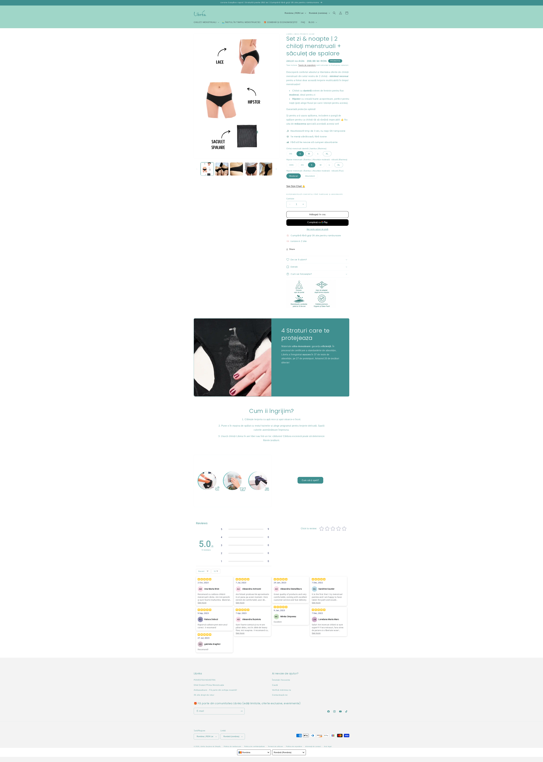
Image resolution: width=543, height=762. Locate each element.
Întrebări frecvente (281, 680)
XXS (293, 165)
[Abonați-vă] (241, 711)
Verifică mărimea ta (281, 690)
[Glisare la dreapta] (276, 169)
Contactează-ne (279, 695)
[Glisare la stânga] (197, 169)
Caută (275, 685)
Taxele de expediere (307, 65)
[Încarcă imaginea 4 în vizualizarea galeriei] (251, 169)
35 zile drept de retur (204, 695)
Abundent (311, 177)
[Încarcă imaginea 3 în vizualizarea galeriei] (236, 169)
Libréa (202, 746)
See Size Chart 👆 (295, 186)
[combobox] (254, 752)
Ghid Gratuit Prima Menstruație (209, 685)
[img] (204, 579)
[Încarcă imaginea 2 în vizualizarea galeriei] (221, 169)
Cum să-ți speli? (310, 480)
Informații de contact (313, 746)
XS (292, 154)
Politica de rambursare (232, 746)
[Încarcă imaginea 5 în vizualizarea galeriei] (265, 169)
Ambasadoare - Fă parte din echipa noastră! (215, 690)
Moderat (293, 176)
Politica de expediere (294, 746)
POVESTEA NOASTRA (205, 680)
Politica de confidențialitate (254, 746)
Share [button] (292, 249)
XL (327, 154)
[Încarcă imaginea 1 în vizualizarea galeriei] (207, 169)
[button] (206, 22)
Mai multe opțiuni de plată (317, 229)
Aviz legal (327, 746)
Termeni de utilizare (275, 746)
